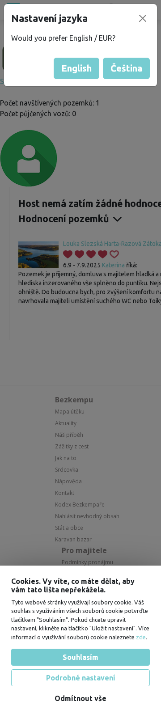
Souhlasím (80, 657)
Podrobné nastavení (80, 678)
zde (141, 637)
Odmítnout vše (80, 698)
